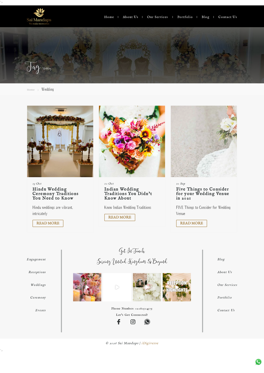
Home (109, 17)
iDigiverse (150, 343)
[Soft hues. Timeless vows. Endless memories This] (147, 287)
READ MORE (47, 223)
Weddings (38, 285)
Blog (206, 17)
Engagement (36, 259)
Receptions (37, 272)
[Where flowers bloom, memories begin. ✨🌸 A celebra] (87, 287)
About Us (130, 17)
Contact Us (227, 17)
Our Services (157, 17)
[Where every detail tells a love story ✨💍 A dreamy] (117, 287)
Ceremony (38, 298)
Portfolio (185, 17)
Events (40, 310)
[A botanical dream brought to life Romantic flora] (177, 287)
